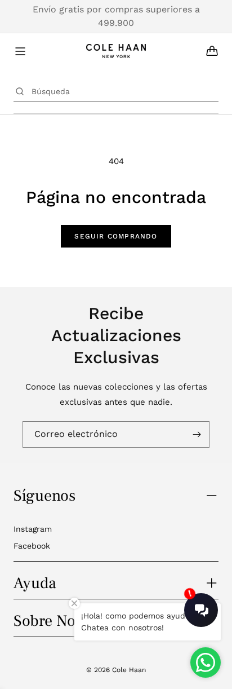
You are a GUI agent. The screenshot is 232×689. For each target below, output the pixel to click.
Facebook (32, 545)
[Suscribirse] (196, 434)
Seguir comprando (115, 236)
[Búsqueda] (20, 91)
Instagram (33, 528)
